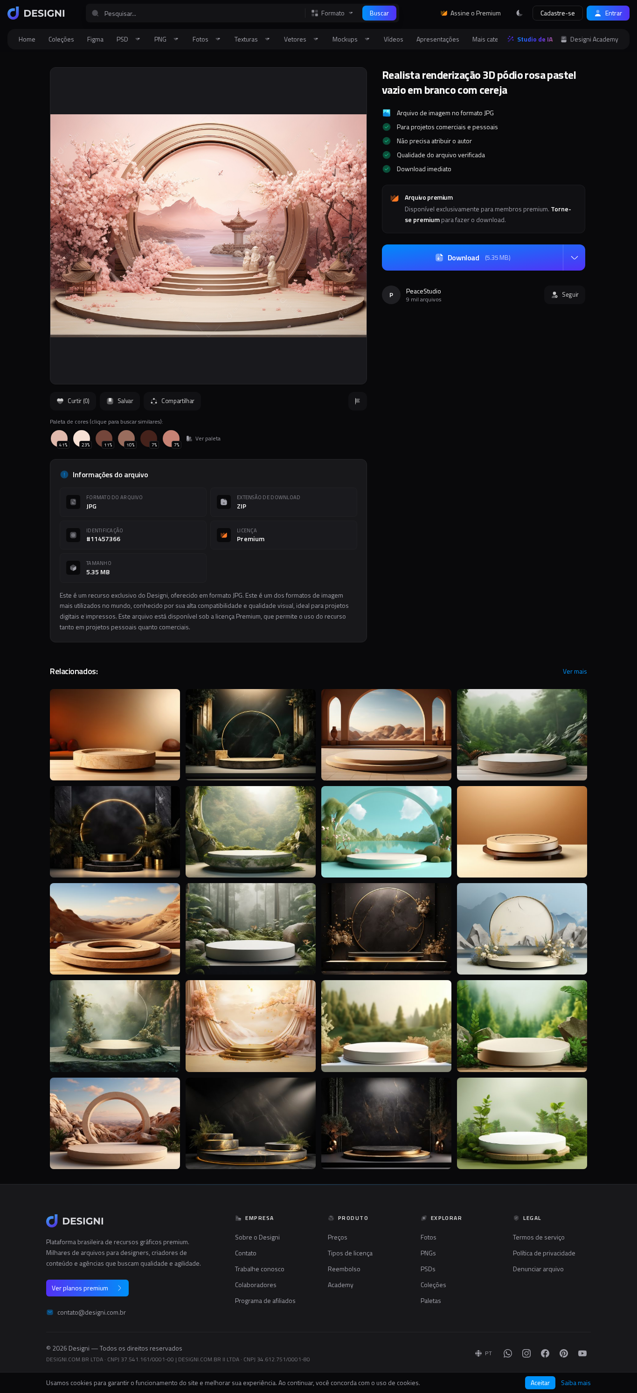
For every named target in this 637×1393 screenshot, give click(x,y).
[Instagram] (526, 1353)
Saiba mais (576, 1382)
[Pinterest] (563, 1353)
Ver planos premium (80, 1288)
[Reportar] (357, 401)
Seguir (570, 294)
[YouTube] (582, 1353)
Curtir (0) (79, 400)
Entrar (613, 13)
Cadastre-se (557, 13)
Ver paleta (208, 438)
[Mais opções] (574, 257)
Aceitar (540, 1382)
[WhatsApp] (507, 1353)
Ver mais (575, 671)
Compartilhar (177, 400)
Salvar (125, 400)
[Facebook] (545, 1353)
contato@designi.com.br (91, 1312)
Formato (333, 13)
